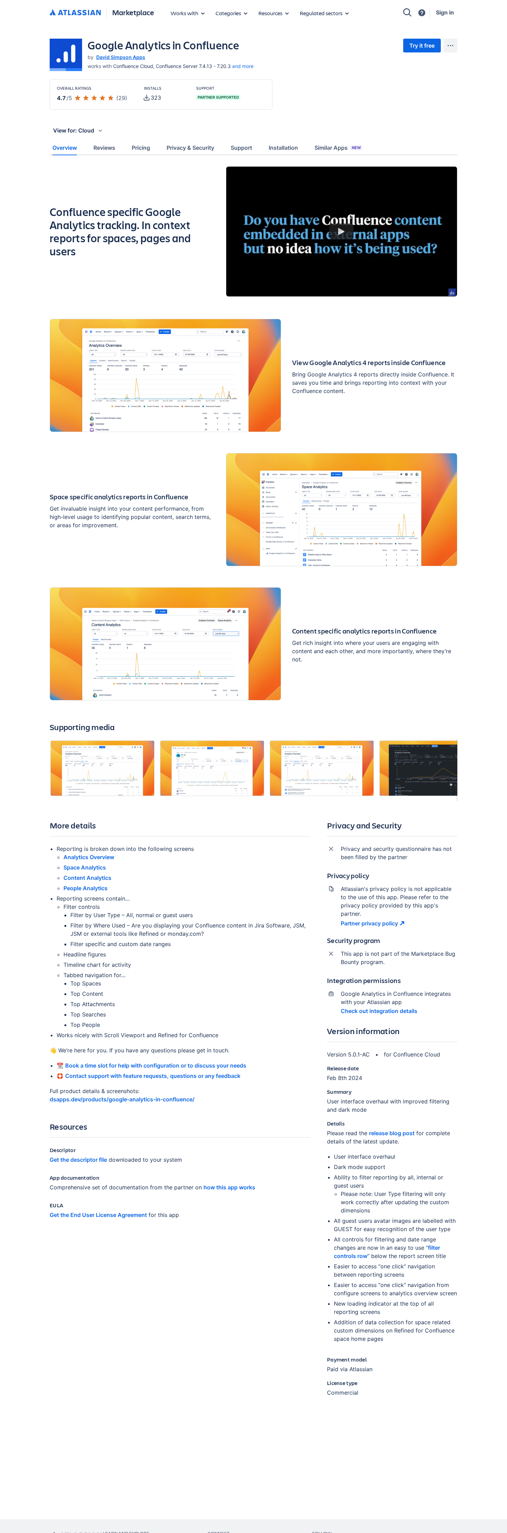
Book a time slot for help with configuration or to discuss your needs (155, 1065)
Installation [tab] (283, 147)
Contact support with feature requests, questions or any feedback (152, 1075)
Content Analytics (87, 877)
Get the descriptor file (78, 1159)
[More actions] (450, 45)
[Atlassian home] (75, 13)
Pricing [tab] (141, 147)
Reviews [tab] (104, 147)
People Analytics (85, 888)
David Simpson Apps (120, 57)
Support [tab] (241, 147)
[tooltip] (152, 98)
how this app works (229, 1187)
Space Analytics (84, 867)
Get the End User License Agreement (98, 1214)
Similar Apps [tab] (338, 147)
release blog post (392, 1133)
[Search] (407, 12)
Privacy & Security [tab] (190, 147)
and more (243, 66)
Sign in (445, 12)
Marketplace (133, 12)
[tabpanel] (253, 787)
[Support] (422, 13)
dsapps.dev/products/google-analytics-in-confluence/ (122, 1099)
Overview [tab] (64, 147)
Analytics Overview (88, 857)
